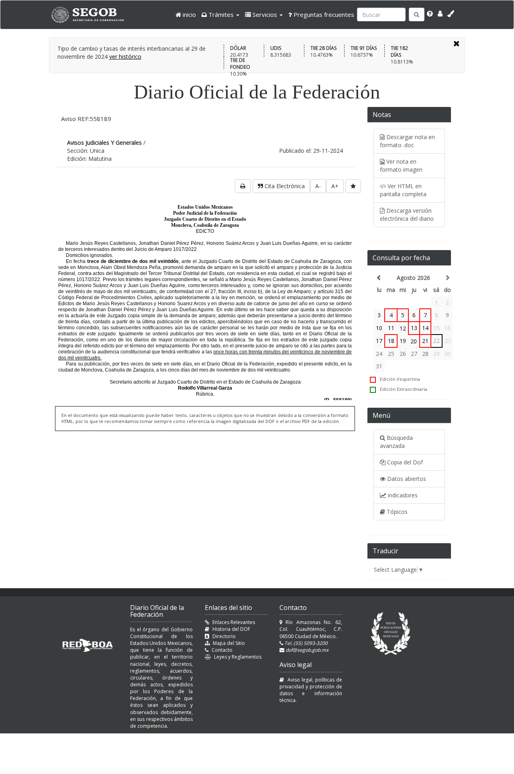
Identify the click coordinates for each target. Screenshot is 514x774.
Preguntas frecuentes (323, 14)
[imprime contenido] (243, 186)
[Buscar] (416, 14)
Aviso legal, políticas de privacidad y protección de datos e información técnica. (310, 690)
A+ (335, 186)
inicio (188, 14)
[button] (220, 14)
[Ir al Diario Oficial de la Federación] (91, 14)
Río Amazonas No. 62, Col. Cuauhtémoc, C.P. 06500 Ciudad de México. (310, 629)
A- (318, 186)
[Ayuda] (429, 13)
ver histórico (125, 56)
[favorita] (353, 186)
